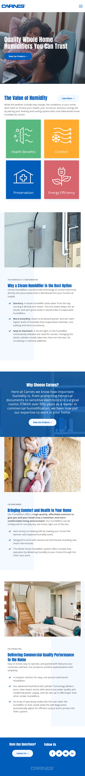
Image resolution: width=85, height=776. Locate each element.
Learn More (67, 98)
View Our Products (17, 56)
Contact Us (21, 753)
